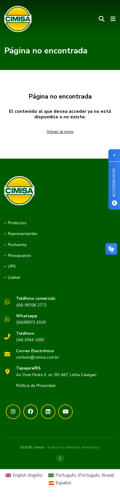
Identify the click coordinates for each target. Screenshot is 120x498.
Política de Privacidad (35, 385)
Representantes (23, 233)
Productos (17, 223)
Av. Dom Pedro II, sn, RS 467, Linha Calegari (56, 371)
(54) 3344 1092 (30, 337)
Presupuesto (19, 255)
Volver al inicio (60, 131)
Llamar (14, 277)
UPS (12, 266)
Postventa (17, 245)
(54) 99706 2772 (36, 302)
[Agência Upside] (60, 458)
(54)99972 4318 (30, 319)
